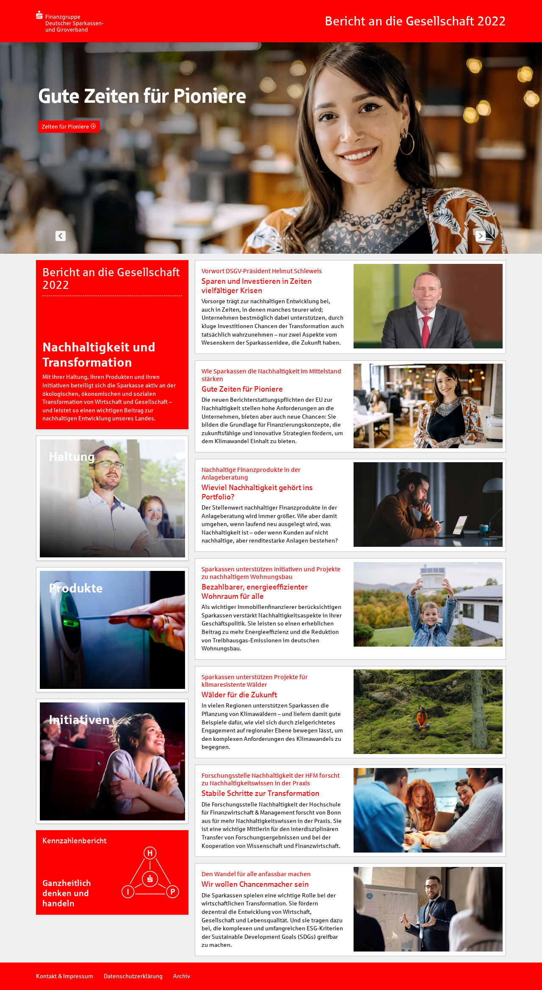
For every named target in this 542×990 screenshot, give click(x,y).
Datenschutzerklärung (133, 976)
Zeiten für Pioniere (66, 126)
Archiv (181, 976)
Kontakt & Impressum (64, 976)
